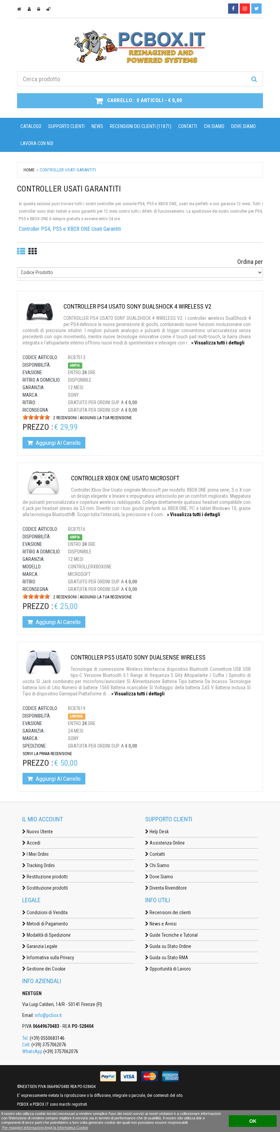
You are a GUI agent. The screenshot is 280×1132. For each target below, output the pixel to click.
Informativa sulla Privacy (50, 957)
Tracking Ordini (40, 865)
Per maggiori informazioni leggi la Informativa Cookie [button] (45, 1128)
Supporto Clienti (66, 126)
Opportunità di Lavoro (170, 969)
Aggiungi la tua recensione (106, 417)
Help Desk (159, 831)
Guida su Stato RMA (168, 957)
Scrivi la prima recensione (47, 753)
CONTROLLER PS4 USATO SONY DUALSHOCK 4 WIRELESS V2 (137, 306)
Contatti (187, 126)
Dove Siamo (243, 126)
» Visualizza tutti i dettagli (217, 342)
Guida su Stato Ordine (170, 946)
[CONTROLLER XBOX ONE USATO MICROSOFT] (43, 483)
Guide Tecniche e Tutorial (173, 935)
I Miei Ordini (37, 854)
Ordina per (250, 261)
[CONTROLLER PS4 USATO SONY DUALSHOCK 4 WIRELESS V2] (39, 311)
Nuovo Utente (39, 831)
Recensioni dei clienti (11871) (140, 126)
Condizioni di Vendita (47, 912)
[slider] (36, 417)
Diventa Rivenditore (168, 888)
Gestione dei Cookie (46, 969)
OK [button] (252, 1121)
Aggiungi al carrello (57, 442)
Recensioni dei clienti (170, 912)
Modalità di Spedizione (48, 935)
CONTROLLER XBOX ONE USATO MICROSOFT (125, 478)
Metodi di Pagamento (47, 923)
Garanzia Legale (41, 946)
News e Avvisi (163, 923)
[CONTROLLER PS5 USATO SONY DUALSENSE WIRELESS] (43, 662)
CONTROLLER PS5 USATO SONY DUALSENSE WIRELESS (138, 657)
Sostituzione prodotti (47, 888)
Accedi (33, 843)
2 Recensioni (65, 417)
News (97, 126)
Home (29, 169)
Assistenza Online (167, 843)
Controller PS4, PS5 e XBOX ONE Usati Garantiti (70, 229)
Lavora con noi (36, 143)
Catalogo (30, 126)
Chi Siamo (214, 126)
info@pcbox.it (48, 1015)
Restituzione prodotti (47, 876)
